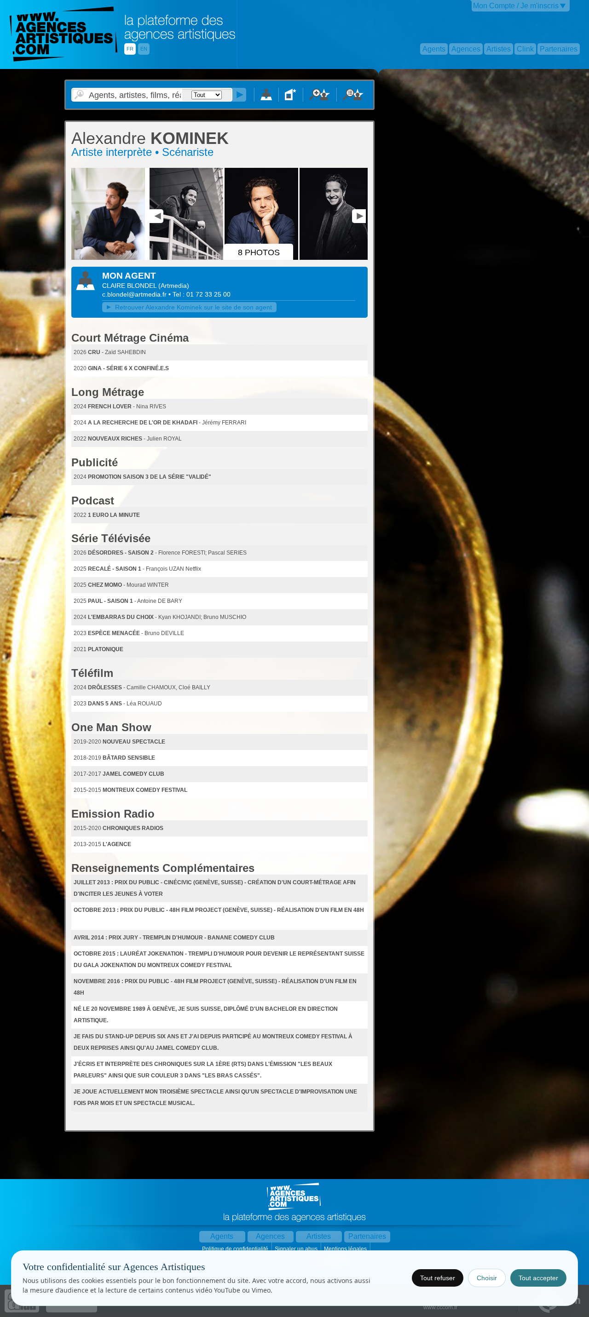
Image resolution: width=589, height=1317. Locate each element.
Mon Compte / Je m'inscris (516, 6)
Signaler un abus (297, 1249)
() (173, 285)
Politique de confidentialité (236, 1249)
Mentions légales (346, 1249)
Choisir (487, 1278)
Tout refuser (437, 1278)
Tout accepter (538, 1278)
